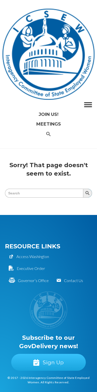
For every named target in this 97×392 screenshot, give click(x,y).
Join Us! (48, 114)
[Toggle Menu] (88, 105)
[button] (48, 134)
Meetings (48, 124)
